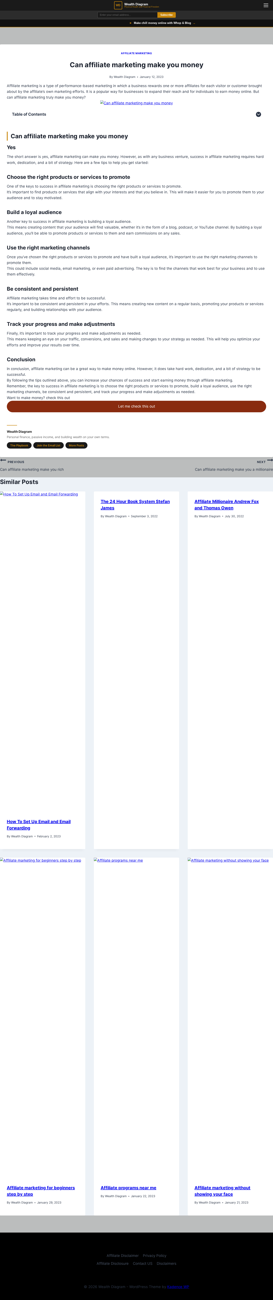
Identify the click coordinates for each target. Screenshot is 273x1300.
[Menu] (266, 5)
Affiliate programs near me (128, 1187)
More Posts (76, 445)
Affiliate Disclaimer (123, 1255)
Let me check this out (136, 406)
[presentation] (42, 651)
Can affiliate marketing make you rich (32, 466)
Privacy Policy (154, 1255)
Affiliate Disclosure (113, 1263)
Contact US (142, 1263)
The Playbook (19, 445)
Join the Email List (48, 445)
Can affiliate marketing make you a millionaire (234, 466)
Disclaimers (166, 1263)
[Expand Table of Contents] (258, 114)
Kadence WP (178, 1287)
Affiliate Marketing (136, 53)
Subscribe (166, 14)
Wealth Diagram (124, 77)
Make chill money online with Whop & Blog (147, 23)
